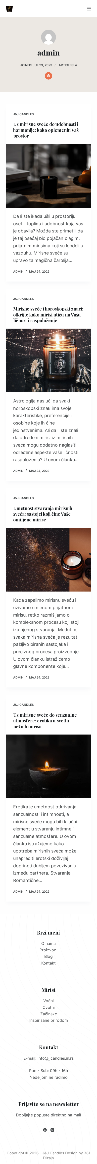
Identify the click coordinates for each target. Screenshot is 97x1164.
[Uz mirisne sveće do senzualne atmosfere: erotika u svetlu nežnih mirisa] (48, 766)
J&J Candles (23, 114)
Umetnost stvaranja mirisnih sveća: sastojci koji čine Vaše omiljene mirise (42, 514)
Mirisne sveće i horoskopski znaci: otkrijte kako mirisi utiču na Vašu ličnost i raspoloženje (48, 314)
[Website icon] (48, 76)
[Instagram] (52, 1130)
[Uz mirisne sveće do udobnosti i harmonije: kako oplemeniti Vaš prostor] (48, 176)
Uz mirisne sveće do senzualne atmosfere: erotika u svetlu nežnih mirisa (45, 721)
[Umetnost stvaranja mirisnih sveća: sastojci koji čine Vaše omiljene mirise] (48, 560)
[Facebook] (45, 1130)
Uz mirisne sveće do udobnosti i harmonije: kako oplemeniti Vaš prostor (46, 130)
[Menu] (89, 8)
